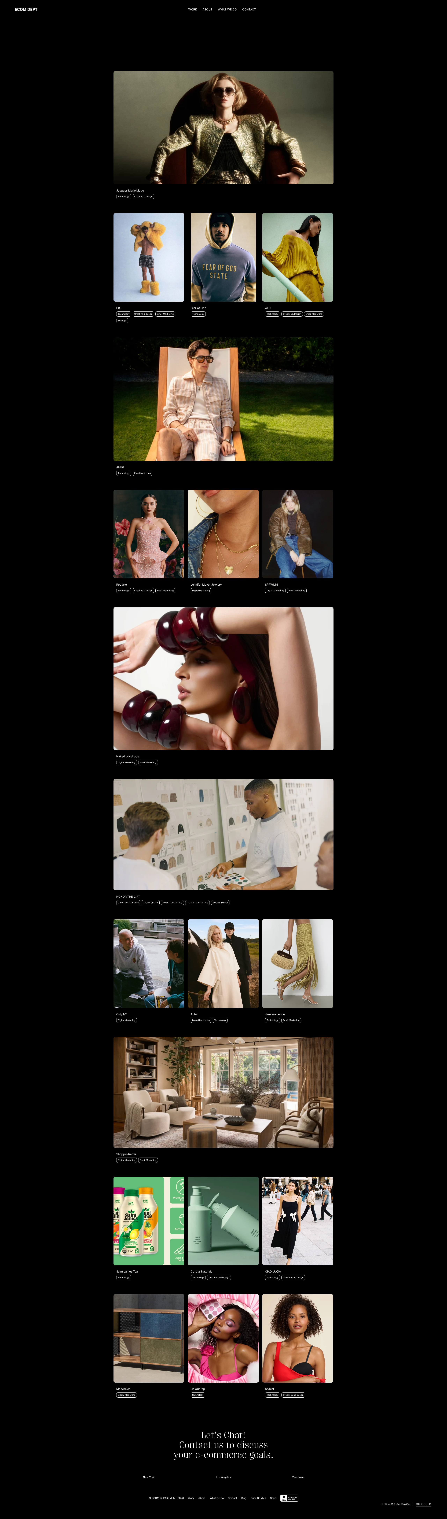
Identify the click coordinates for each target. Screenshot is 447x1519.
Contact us (201, 1445)
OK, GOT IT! (423, 1504)
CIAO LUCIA (273, 1271)
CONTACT (249, 9)
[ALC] (297, 257)
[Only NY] (148, 963)
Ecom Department (164, 1497)
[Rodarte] (148, 534)
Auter (194, 1014)
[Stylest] (297, 1338)
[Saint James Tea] (148, 1221)
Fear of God (198, 308)
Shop (273, 1497)
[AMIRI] (223, 399)
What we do (217, 1497)
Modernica (123, 1389)
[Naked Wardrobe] (223, 678)
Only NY (121, 1014)
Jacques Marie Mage (130, 190)
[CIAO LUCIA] (297, 1221)
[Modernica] (148, 1338)
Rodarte (121, 584)
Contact (232, 1497)
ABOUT (207, 9)
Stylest (269, 1389)
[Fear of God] (223, 257)
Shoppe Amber (126, 1154)
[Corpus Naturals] (223, 1221)
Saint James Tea (127, 1271)
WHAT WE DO (227, 9)
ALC (268, 308)
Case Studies (258, 1497)
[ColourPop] (223, 1338)
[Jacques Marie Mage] (223, 127)
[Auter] (223, 963)
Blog (244, 1497)
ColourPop (198, 1389)
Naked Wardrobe (127, 756)
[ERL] (148, 257)
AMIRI (120, 467)
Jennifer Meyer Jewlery (206, 584)
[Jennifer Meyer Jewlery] (223, 534)
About (202, 1497)
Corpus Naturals (201, 1271)
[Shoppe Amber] (223, 1092)
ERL (118, 308)
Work (192, 9)
